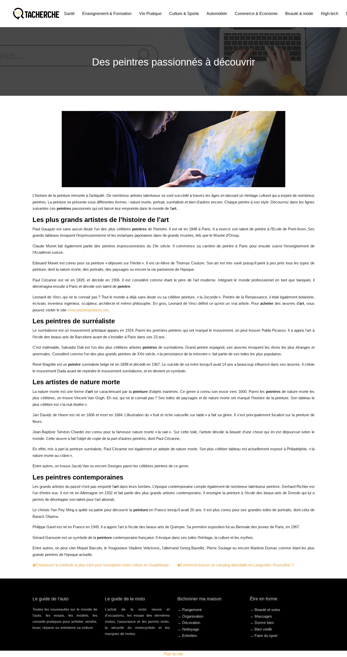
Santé (69, 13)
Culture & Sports (184, 13)
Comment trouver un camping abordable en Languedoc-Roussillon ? (237, 565)
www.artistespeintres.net (87, 310)
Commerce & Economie (256, 13)
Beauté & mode (299, 13)
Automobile (217, 13)
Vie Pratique (150, 13)
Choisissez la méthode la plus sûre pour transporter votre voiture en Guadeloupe (102, 565)
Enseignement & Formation (107, 13)
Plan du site (173, 654)
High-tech (329, 13)
